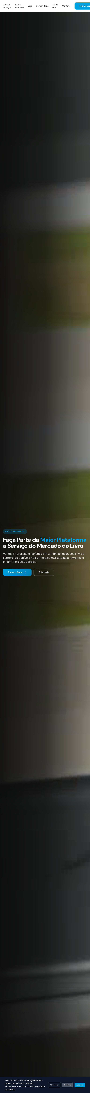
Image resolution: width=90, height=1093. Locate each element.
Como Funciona (19, 6)
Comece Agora (15, 572)
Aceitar (80, 1085)
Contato (66, 6)
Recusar (67, 1085)
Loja (30, 6)
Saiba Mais (44, 572)
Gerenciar (54, 1085)
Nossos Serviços (7, 6)
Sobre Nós (55, 6)
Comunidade (42, 6)
